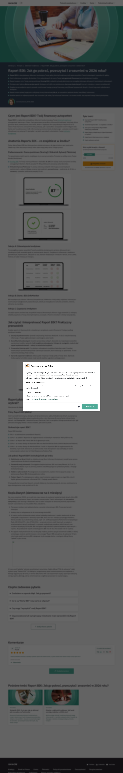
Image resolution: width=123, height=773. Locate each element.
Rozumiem (90, 407)
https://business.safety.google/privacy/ (45, 399)
